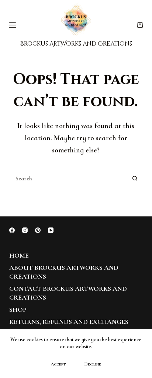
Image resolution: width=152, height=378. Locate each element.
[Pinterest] (38, 230)
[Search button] (134, 178)
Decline (92, 364)
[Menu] (12, 25)
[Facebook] (12, 230)
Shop (18, 309)
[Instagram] (25, 230)
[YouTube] (50, 230)
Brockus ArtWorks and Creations (76, 44)
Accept (58, 364)
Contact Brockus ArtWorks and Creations (68, 293)
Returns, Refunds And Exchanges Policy (68, 326)
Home (19, 255)
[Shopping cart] (140, 25)
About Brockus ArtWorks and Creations (63, 272)
